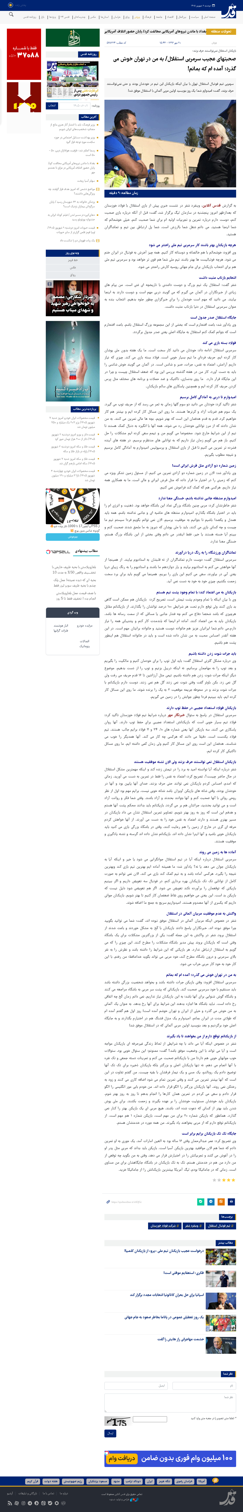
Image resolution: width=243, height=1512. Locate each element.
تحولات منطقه (221, 31)
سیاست (195, 17)
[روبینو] (57, 1504)
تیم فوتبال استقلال (219, 1226)
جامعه (159, 17)
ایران (150, 1482)
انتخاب (52, 106)
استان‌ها (105, 17)
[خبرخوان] (10, 1504)
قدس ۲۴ (65, 17)
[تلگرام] (30, 1504)
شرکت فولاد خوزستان (163, 1226)
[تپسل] (106, 1453)
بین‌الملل (182, 17)
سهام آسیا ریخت (86, 181)
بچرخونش (73, 537)
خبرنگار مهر (176, 715)
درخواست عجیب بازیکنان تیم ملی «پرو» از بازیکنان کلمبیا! (164, 1251)
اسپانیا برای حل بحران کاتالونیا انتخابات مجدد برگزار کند (167, 1295)
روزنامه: (96, 106)
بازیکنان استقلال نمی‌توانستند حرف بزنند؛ (214, 51)
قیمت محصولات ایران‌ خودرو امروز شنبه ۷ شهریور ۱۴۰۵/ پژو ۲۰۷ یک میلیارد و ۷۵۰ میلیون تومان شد (72, 422)
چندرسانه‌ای (79, 17)
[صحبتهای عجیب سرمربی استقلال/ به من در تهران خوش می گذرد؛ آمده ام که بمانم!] (170, 143)
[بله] (50, 1504)
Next (50, 298)
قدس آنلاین (228, 14)
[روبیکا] (63, 1504)
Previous (95, 298)
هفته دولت (51, 1482)
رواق (127, 17)
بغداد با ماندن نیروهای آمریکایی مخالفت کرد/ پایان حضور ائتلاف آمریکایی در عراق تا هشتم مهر (157, 31)
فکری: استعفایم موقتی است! (184, 1273)
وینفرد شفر (191, 1226)
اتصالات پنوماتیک (84, 644)
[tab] (73, 253)
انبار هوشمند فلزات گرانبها (61, 628)
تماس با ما (48, 1494)
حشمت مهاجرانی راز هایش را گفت (180, 1339)
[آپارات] (16, 1504)
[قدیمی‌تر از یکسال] (221, 1257)
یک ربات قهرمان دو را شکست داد (77, 241)
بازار (42, 17)
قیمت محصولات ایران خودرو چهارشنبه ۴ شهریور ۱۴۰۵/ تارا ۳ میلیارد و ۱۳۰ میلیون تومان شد (73, 475)
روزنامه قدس (29, 17)
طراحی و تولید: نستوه (119, 1499)
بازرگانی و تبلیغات (28, 1494)
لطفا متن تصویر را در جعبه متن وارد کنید (213, 1419)
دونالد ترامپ (133, 1482)
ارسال (110, 1433)
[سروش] (37, 1504)
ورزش (137, 17)
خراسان (117, 17)
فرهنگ (148, 17)
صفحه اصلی (209, 17)
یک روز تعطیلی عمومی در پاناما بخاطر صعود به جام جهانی (164, 1317)
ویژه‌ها (52, 17)
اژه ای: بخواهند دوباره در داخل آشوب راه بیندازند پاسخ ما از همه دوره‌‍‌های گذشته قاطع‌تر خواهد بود (73, 297)
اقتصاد (170, 17)
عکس (93, 17)
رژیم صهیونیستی (73, 1482)
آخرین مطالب (88, 117)
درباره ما (64, 1494)
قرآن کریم (32, 1482)
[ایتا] (43, 1504)
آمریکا (202, 1482)
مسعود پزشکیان (97, 1482)
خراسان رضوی (184, 1482)
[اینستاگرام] (23, 1504)
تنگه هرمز (164, 1482)
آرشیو (10, 1494)
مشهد (116, 1482)
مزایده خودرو (84, 626)
